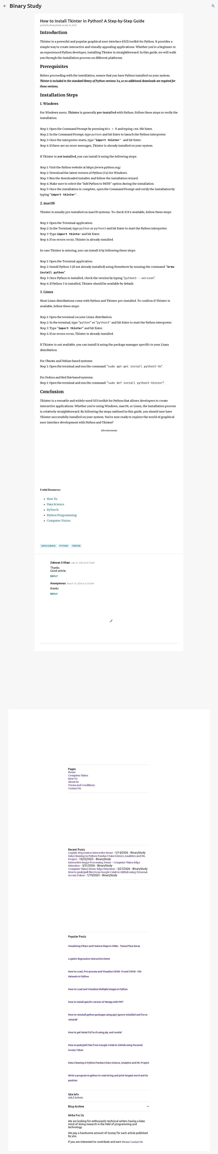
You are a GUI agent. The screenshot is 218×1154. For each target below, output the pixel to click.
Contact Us (74, 788)
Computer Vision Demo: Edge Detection (91, 868)
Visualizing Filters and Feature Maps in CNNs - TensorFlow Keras (104, 946)
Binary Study (26, 6)
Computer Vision (58, 520)
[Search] (213, 6)
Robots (79, 1097)
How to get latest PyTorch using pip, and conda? (95, 1032)
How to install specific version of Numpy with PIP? (95, 1002)
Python (63, 546)
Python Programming (62, 515)
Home (71, 772)
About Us (73, 781)
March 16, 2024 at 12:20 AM (80, 583)
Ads (70, 1097)
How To (52, 499)
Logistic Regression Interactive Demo (90, 852)
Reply (54, 576)
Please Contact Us (132, 1141)
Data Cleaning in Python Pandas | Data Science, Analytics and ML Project (108, 1062)
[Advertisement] (109, 460)
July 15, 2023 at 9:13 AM (83, 563)
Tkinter (76, 546)
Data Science (55, 504)
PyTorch (52, 509)
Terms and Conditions (81, 785)
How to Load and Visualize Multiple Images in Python (98, 989)
